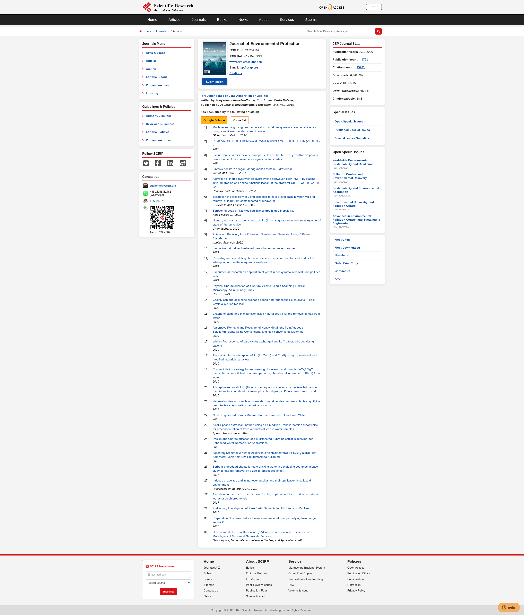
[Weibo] (183, 163)
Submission (215, 81)
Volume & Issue (298, 590)
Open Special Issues (349, 121)
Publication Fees (157, 85)
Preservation (355, 579)
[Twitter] (146, 163)
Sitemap (209, 584)
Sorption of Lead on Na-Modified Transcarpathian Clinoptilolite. (253, 210)
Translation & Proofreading (305, 579)
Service (295, 561)
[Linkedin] (170, 163)
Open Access (355, 567)
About (264, 20)
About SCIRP (257, 561)
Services (287, 20)
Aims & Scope (155, 52)
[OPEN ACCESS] (332, 7)
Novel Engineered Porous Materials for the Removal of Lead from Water (259, 415)
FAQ (338, 278)
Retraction (354, 584)
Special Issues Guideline (352, 138)
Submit (311, 20)
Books (222, 20)
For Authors (253, 579)
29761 (361, 67)
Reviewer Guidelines (160, 124)
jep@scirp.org (249, 67)
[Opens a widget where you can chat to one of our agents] (508, 608)
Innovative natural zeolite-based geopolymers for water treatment (255, 248)
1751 (364, 59)
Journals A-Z (212, 567)
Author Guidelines (159, 115)
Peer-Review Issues (259, 584)
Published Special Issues (352, 129)
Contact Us (342, 271)
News (243, 20)
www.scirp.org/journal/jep (245, 61)
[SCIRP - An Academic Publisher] (167, 7)
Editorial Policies (157, 132)
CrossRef (239, 120)
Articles (174, 20)
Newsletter (342, 255)
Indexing (152, 93)
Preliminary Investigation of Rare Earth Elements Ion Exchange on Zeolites (261, 508)
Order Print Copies (300, 573)
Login (373, 7)
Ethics (250, 567)
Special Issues (255, 596)
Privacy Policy (356, 590)
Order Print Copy (346, 263)
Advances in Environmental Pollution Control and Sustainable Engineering (356, 219)
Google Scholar (214, 120)
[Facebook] (158, 163)
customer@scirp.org (163, 185)
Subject (208, 573)
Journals (199, 20)
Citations (235, 73)
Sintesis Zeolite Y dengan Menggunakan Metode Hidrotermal (252, 169)
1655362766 (158, 201)
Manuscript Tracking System (306, 567)
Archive (151, 69)
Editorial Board (156, 77)
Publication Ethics (159, 140)
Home (152, 20)
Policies (354, 561)
